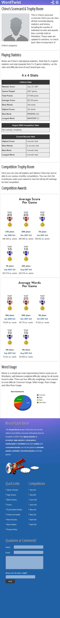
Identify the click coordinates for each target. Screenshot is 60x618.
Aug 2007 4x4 (26, 270)
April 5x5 (33, 525)
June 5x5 (33, 505)
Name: (8, 547)
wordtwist (22, 444)
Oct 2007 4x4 (42, 235)
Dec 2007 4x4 (26, 235)
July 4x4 (33, 490)
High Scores (11, 495)
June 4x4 (33, 500)
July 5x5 (33, 495)
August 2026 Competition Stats (25, 125)
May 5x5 (33, 515)
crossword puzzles (13, 447)
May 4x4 (33, 510)
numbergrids (11, 444)
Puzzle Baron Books (14, 510)
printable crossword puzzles (23, 451)
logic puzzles (19, 440)
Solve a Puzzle (12, 490)
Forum (9, 505)
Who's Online (12, 500)
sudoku (36, 444)
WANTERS (31, 118)
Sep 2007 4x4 (9, 270)
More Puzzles (12, 520)
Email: (8, 553)
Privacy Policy (12, 530)
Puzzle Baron (14, 430)
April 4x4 (33, 520)
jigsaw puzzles (29, 437)
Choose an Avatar (13, 515)
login (52, 2)
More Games (11, 525)
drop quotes (31, 440)
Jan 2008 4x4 (9, 235)
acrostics (9, 440)
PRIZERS (31, 114)
